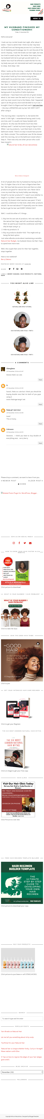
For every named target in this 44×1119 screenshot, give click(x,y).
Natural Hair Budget (8, 241)
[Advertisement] (18, 515)
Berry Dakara (6, 259)
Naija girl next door (13, 410)
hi (7, 385)
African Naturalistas (16, 1116)
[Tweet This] (9, 269)
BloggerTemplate (34, 1116)
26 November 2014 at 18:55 (14, 432)
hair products (26, 274)
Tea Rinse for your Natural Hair (13, 1043)
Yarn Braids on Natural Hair (11, 1031)
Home (23, 484)
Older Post (34, 481)
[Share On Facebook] (13, 269)
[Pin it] (21, 269)
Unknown (10, 429)
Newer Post (9, 481)
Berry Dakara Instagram (22, 176)
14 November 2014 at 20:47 (14, 371)
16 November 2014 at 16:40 (14, 413)
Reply (40, 380)
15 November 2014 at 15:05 (14, 388)
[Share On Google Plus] (17, 269)
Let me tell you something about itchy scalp (17, 1037)
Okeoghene (10, 368)
